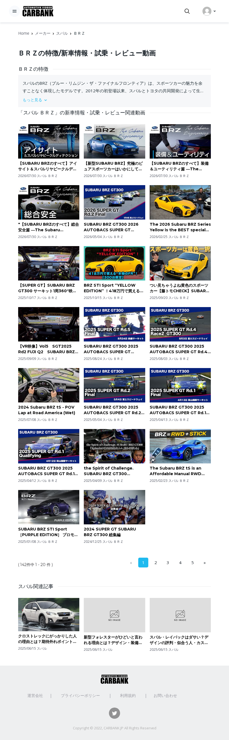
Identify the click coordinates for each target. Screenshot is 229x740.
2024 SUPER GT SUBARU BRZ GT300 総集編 (110, 532)
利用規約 (128, 695)
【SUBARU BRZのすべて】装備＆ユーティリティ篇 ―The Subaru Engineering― (179, 166)
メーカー (43, 33)
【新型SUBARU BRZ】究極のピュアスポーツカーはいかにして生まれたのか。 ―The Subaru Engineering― (113, 166)
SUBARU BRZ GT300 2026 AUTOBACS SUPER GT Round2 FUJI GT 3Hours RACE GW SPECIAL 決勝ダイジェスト (113, 227)
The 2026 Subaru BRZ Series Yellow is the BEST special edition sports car (180, 227)
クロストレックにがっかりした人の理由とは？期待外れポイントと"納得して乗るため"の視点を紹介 (47, 638)
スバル (62, 33)
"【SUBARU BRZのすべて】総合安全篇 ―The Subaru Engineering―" (48, 227)
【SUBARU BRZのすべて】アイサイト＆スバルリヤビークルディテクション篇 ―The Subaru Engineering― (47, 166)
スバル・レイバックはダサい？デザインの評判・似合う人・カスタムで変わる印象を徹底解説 (179, 640)
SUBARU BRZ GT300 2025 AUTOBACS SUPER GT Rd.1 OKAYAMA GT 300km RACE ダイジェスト (46, 471)
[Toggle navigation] (14, 11)
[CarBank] (38, 11)
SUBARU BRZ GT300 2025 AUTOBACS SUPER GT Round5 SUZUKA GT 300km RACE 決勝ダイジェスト (113, 349)
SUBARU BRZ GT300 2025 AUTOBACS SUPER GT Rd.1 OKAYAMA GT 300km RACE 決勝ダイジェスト (178, 410)
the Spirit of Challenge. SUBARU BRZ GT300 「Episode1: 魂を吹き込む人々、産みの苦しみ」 (114, 471)
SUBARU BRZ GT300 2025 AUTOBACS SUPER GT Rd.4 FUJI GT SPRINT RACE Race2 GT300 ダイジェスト (179, 349)
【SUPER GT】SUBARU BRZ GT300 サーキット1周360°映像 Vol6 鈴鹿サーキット (48, 288)
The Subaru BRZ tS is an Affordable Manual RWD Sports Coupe (175, 471)
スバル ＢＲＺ (47, 175)
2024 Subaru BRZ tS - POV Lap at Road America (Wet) (46, 410)
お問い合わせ (165, 695)
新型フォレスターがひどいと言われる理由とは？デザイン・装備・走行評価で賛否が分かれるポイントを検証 (113, 640)
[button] (114, 100)
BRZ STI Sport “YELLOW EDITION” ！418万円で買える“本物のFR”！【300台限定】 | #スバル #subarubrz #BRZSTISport (113, 288)
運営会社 (35, 695)
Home (23, 33)
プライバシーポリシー (80, 695)
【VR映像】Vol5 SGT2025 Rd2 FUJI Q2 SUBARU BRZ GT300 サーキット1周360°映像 (47, 349)
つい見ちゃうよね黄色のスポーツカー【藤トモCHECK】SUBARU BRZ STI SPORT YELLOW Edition (179, 288)
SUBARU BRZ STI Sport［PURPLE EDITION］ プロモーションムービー (48, 532)
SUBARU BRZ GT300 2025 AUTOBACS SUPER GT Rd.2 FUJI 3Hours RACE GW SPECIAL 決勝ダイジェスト (112, 410)
